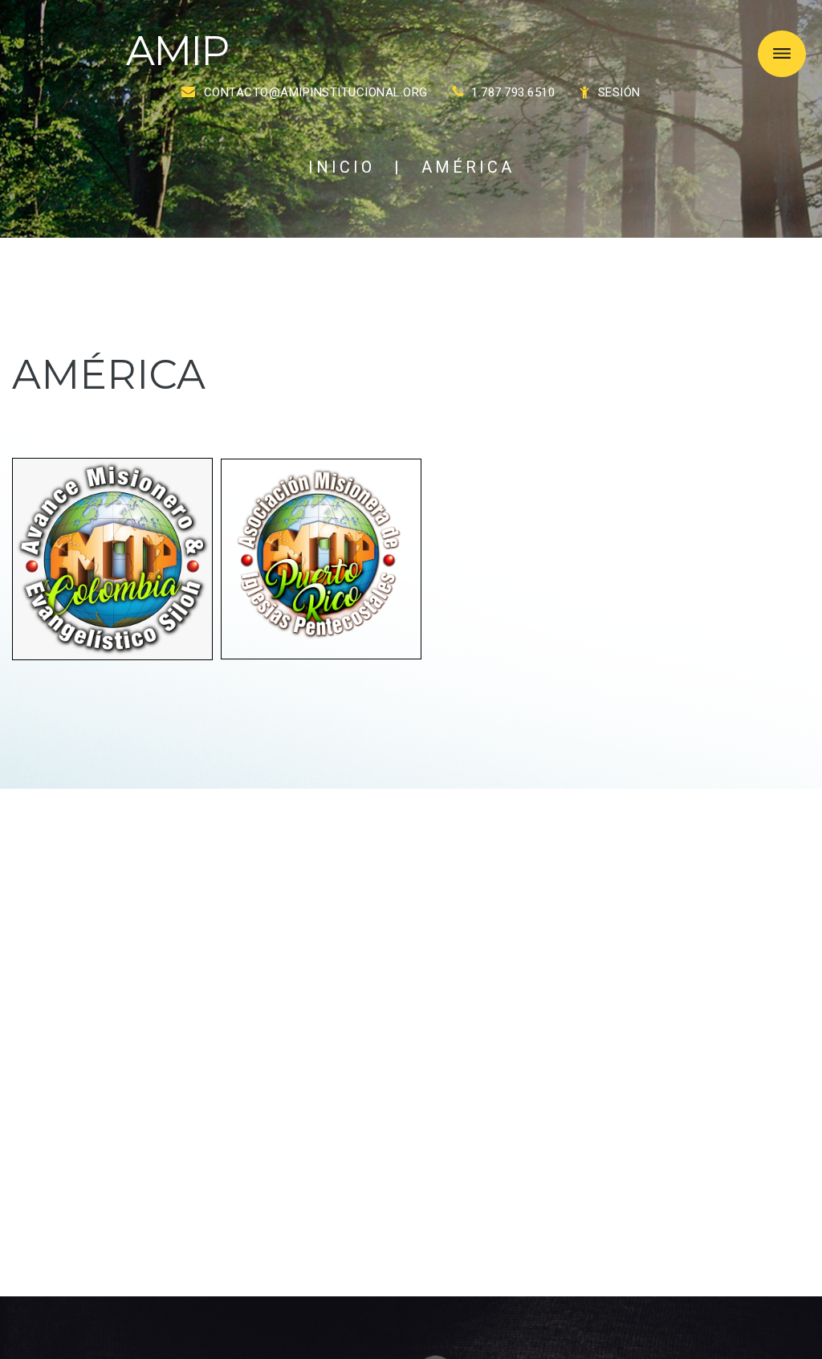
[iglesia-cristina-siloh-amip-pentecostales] (112, 557)
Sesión (619, 92)
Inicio (341, 167)
